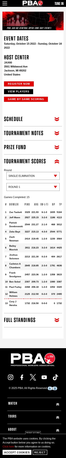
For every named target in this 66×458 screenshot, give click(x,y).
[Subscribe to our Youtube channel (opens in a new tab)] (44, 377)
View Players (18, 91)
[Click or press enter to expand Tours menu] (47, 417)
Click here (8, 446)
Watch (12, 403)
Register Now (19, 83)
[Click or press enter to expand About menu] (47, 430)
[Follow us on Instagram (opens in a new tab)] (10, 377)
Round (8, 170)
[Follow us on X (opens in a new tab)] (33, 377)
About (12, 429)
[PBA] (32, 3)
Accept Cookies (17, 452)
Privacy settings (33, 433)
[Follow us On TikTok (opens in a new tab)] (55, 377)
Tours (12, 416)
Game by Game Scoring (26, 99)
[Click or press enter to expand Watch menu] (47, 404)
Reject (40, 452)
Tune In (59, 4)
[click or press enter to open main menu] (6, 3)
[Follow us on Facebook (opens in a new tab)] (22, 377)
